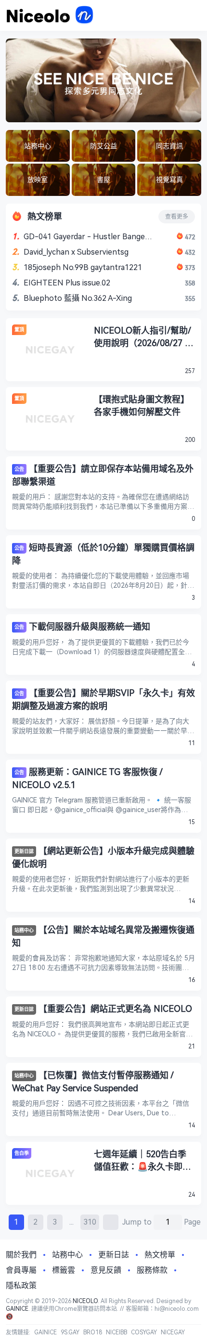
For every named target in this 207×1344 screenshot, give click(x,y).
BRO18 (92, 1332)
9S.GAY (70, 1332)
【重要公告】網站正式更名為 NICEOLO (115, 1009)
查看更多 (176, 216)
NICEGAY (173, 1332)
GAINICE (17, 1308)
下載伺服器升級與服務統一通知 (89, 626)
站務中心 (24, 930)
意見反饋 (106, 1270)
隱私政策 (21, 1285)
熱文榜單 (159, 1254)
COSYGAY (144, 1332)
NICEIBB (116, 1332)
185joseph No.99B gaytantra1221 (83, 267)
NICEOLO (85, 1301)
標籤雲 (63, 1270)
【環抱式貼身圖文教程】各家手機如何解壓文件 (141, 405)
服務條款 (152, 1270)
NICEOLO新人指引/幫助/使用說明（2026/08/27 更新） (144, 337)
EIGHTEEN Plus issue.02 (67, 282)
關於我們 (21, 1254)
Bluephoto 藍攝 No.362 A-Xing (78, 298)
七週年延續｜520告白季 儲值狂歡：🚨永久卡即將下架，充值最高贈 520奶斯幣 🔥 (142, 1161)
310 (89, 1222)
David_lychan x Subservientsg (76, 252)
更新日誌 (24, 851)
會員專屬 (21, 1270)
